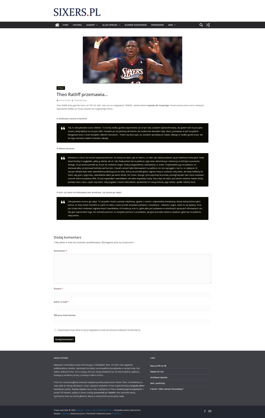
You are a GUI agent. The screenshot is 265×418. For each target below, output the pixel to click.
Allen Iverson (109, 25)
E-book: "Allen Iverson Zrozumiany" (167, 389)
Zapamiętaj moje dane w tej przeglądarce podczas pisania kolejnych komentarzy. (99, 330)
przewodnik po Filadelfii (104, 392)
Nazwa (58, 288)
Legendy (90, 25)
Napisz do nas (157, 371)
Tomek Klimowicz (80, 100)
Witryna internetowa (64, 315)
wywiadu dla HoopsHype (158, 105)
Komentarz (60, 250)
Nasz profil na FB (158, 365)
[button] (96, 25)
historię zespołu (79, 389)
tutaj (122, 396)
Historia (77, 25)
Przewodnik (157, 25)
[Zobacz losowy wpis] (208, 25)
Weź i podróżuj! (157, 383)
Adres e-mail (61, 301)
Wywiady (61, 88)
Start (65, 25)
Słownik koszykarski (136, 25)
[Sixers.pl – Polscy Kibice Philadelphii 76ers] (57, 25)
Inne (170, 25)
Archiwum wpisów (158, 377)
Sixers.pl (57, 365)
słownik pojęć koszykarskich (129, 389)
